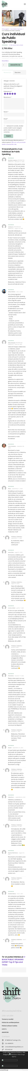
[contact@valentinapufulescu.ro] (3, 1046)
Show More (5, 61)
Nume (6, 112)
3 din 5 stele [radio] (10, 93)
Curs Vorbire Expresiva (16, 29)
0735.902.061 (9, 1049)
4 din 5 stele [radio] (12, 93)
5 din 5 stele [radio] (15, 93)
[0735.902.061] (3, 1049)
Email (6, 119)
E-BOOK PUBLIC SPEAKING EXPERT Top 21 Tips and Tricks (14, 961)
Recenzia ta (7, 97)
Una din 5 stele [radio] (5, 93)
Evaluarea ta (8, 91)
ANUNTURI (5, 1032)
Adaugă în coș (15, 65)
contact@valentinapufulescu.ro (14, 1047)
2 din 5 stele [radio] (7, 93)
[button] (25, 4)
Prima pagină (5, 29)
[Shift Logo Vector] (4, 4)
